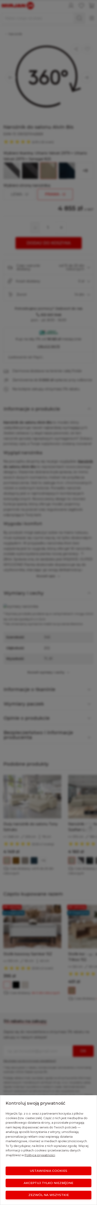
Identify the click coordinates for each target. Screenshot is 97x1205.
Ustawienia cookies (48, 1170)
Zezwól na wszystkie (48, 1195)
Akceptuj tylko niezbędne (48, 1183)
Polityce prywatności (40, 1155)
